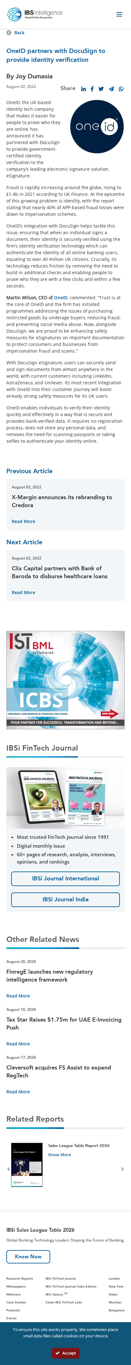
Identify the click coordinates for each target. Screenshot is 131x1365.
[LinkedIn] (83, 89)
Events (11, 1318)
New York (116, 1286)
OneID (60, 298)
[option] (65, 1170)
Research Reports (19, 1278)
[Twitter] (101, 89)
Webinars (13, 1294)
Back (19, 33)
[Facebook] (92, 89)
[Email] (111, 89)
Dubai (113, 1294)
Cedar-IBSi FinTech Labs (63, 1302)
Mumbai (115, 1302)
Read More (23, 521)
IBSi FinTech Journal (60, 1278)
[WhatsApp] (121, 89)
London (114, 1278)
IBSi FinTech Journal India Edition (70, 1286)
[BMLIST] (65, 680)
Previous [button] (8, 1170)
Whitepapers (16, 1286)
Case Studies (16, 1302)
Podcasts (13, 1310)
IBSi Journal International (65, 878)
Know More (59, 1154)
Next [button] (123, 1170)
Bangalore (117, 1310)
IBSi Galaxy (56, 1294)
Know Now (28, 1257)
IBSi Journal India (66, 899)
